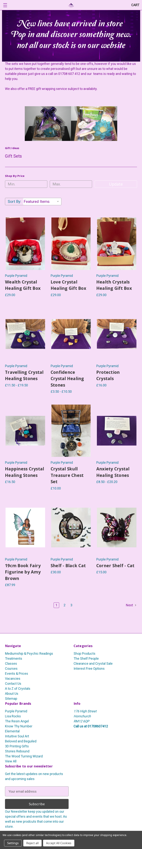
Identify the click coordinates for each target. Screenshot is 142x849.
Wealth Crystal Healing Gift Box (22, 285)
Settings (13, 843)
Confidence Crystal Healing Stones (67, 378)
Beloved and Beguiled (20, 741)
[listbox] (42, 201)
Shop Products (84, 653)
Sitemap (11, 698)
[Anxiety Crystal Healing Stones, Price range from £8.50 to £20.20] (116, 431)
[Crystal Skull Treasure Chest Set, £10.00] (71, 431)
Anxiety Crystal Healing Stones (113, 472)
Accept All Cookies (58, 843)
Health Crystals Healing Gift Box (114, 285)
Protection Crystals (108, 375)
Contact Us (13, 683)
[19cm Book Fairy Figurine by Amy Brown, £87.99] (25, 527)
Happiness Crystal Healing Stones (24, 472)
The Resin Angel (17, 721)
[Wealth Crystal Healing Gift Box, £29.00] (25, 243)
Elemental (12, 731)
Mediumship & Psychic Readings (29, 653)
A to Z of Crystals (17, 688)
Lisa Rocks (13, 716)
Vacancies (12, 678)
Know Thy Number (18, 726)
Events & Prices (16, 673)
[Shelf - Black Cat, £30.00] (71, 527)
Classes (11, 663)
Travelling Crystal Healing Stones (24, 375)
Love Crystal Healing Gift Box (68, 285)
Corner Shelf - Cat (115, 565)
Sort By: (14, 201)
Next (130, 605)
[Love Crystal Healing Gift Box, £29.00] (71, 243)
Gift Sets (13, 156)
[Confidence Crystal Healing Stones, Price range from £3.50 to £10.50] (71, 334)
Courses (11, 668)
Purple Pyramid (16, 711)
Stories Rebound (17, 751)
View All (10, 761)
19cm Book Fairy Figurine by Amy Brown (23, 572)
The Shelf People (86, 658)
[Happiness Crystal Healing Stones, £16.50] (25, 431)
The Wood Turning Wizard (24, 756)
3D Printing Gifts (17, 746)
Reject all (32, 843)
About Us (11, 693)
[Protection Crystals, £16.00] (116, 334)
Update (116, 184)
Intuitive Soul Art (17, 736)
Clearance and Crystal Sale (93, 663)
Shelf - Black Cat (68, 565)
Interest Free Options (89, 668)
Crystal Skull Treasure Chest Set (67, 475)
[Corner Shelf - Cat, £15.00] (116, 527)
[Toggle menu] (5, 5)
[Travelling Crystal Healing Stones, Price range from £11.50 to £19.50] (25, 334)
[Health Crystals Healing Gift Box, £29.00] (116, 243)
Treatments (13, 658)
